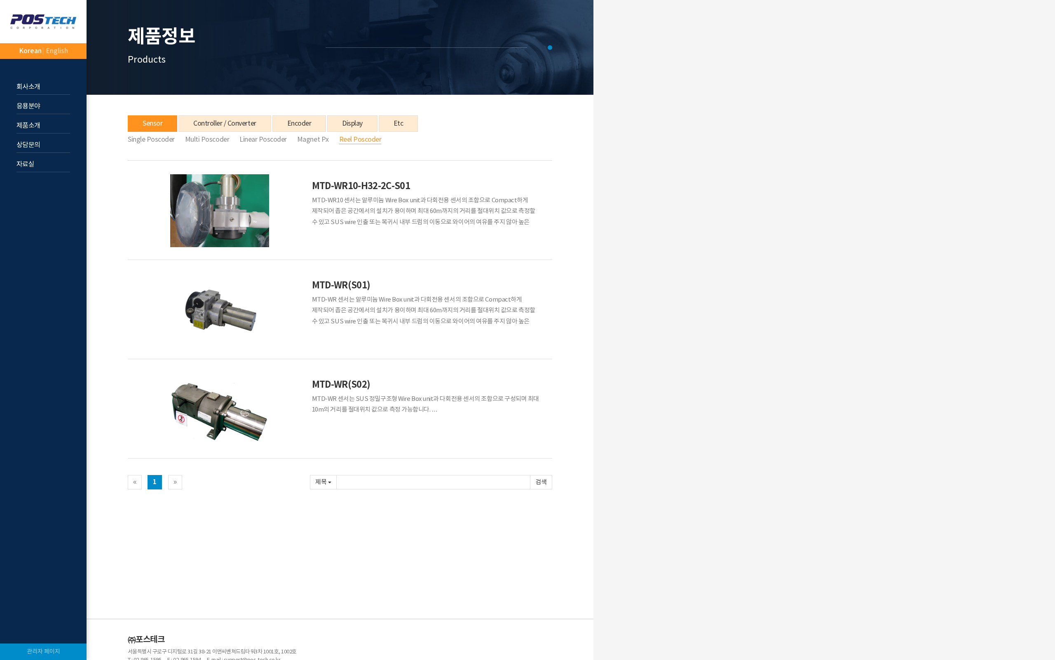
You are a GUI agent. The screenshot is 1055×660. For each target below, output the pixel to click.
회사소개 (28, 87)
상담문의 (28, 145)
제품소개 (28, 125)
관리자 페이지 (43, 651)
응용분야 (28, 106)
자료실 (25, 164)
